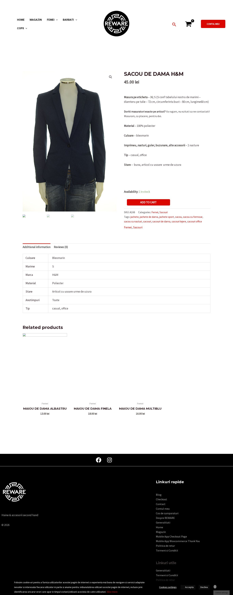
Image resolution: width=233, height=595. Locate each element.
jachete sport (166, 216)
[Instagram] (109, 460)
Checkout (161, 499)
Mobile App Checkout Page (171, 536)
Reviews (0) (61, 247)
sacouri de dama (161, 221)
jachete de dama (149, 216)
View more (112, 591)
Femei (154, 212)
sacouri (147, 221)
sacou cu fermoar (192, 216)
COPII (20, 28)
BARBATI (68, 20)
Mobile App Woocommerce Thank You (178, 541)
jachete (134, 216)
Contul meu (163, 508)
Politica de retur (165, 545)
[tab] (36, 247)
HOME (21, 20)
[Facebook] (98, 460)
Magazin (161, 532)
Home (159, 527)
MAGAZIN (36, 20)
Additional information (36, 247)
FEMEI (50, 20)
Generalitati (163, 522)
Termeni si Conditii (167, 550)
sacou (178, 216)
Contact (160, 504)
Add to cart (148, 202)
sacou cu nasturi (133, 221)
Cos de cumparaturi (167, 513)
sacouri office (194, 221)
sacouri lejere (179, 221)
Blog (159, 494)
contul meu (213, 23)
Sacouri (163, 212)
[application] (56, 19)
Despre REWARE (165, 518)
